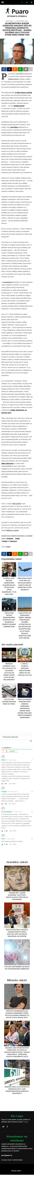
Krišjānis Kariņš (19, 106)
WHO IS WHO (16, 504)
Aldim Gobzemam (7, 463)
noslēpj (13, 410)
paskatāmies (7, 282)
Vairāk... (26, 1122)
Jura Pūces (14, 127)
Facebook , (10, 538)
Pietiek (8, 547)
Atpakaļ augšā (16, 1171)
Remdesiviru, (20, 410)
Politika (9, 21)
